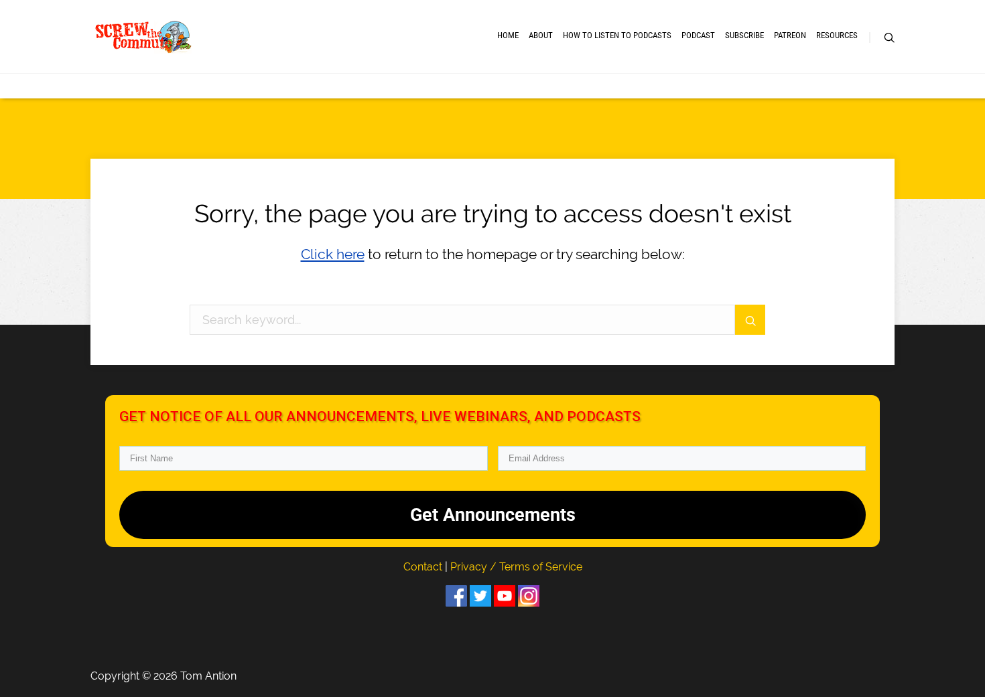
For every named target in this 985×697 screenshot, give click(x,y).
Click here (333, 254)
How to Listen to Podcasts (617, 35)
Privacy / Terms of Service (516, 566)
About (541, 35)
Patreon (790, 35)
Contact (424, 566)
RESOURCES (837, 35)
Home (508, 35)
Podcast (698, 35)
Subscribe (744, 35)
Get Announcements (493, 515)
